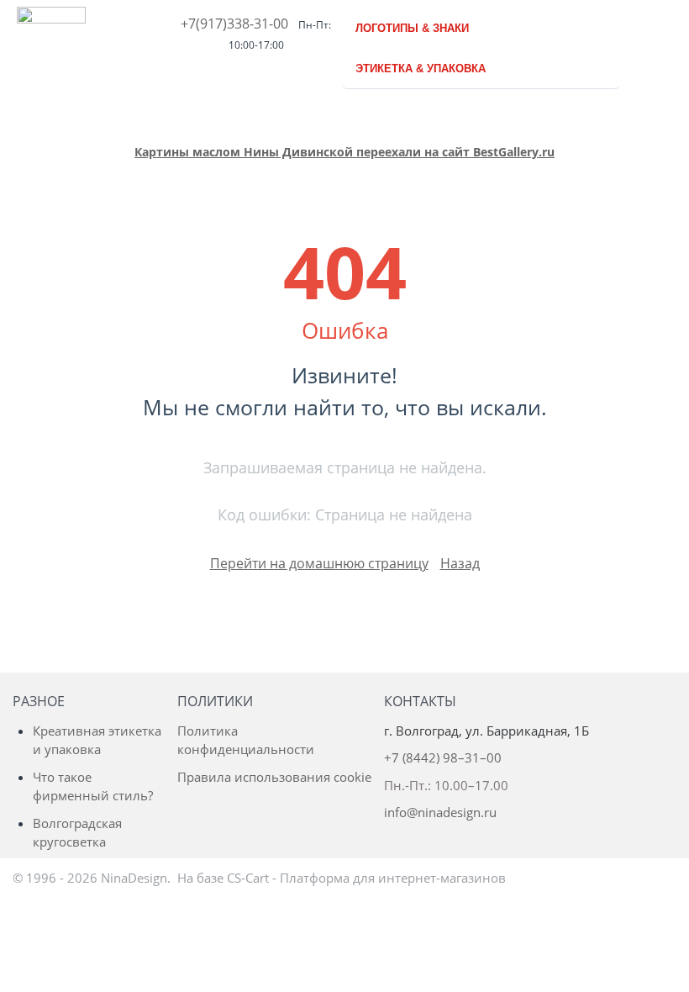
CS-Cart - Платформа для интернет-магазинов (366, 877)
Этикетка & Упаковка (420, 68)
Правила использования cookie (274, 776)
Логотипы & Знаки (412, 28)
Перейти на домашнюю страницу (319, 563)
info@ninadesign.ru (440, 812)
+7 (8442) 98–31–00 (443, 757)
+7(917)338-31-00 (234, 23)
